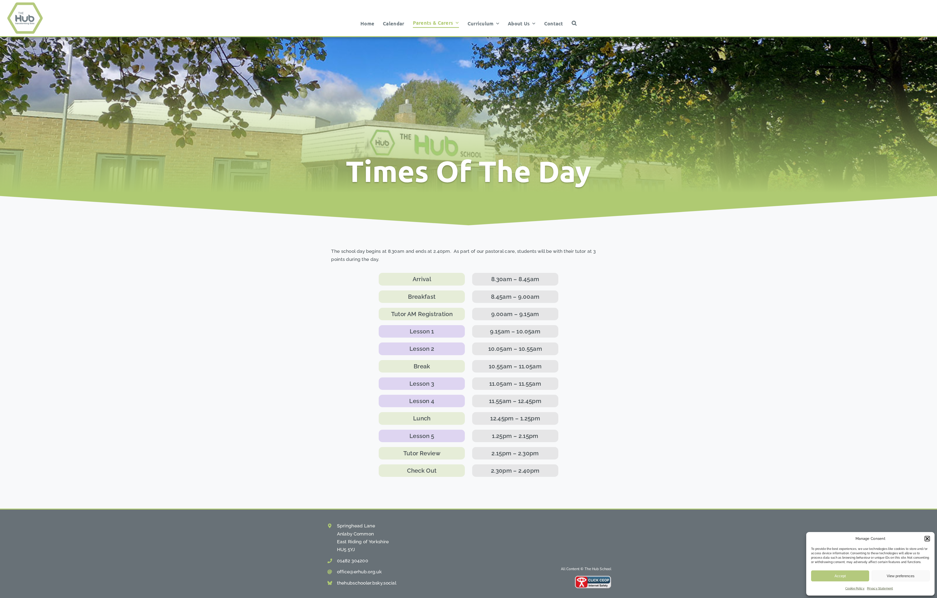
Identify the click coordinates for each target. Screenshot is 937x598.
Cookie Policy (855, 588)
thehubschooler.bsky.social (366, 583)
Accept (840, 576)
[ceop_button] (593, 577)
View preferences (901, 576)
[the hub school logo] (25, 4)
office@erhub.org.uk (359, 571)
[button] (927, 538)
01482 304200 (352, 560)
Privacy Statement (880, 588)
